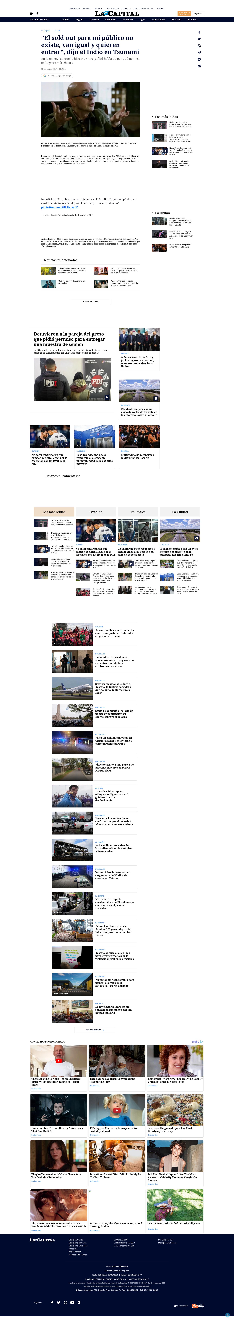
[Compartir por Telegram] (199, 52)
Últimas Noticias (39, 19)
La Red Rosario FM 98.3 (124, 1243)
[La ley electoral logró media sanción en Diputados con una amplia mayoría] (94, 1011)
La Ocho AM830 (120, 1240)
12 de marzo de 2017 (84, 215)
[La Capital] (117, 13)
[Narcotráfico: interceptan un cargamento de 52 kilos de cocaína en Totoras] (94, 877)
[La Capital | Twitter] (58, 1302)
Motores (87, 8)
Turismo (160, 8)
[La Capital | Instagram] (65, 1302)
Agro (142, 19)
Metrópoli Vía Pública (78, 1255)
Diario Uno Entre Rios (78, 1246)
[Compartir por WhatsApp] (199, 46)
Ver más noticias (93, 1030)
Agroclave (73, 1249)
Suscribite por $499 (184, 13)
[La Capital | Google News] (79, 1302)
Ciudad (65, 19)
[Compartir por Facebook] (199, 32)
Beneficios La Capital (143, 8)
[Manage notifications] (227, 1315)
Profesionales (112, 8)
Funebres (126, 8)
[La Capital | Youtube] (72, 1302)
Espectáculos (158, 19)
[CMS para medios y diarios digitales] (181, 1306)
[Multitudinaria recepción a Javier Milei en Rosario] (172, 247)
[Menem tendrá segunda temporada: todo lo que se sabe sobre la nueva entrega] (117, 284)
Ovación (94, 19)
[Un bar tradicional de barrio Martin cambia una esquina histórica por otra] (172, 125)
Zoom (57, 31)
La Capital (45, 31)
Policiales (128, 19)
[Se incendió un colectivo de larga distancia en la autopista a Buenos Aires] (94, 850)
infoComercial (75, 1252)
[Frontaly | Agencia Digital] (196, 1306)
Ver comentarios (90, 302)
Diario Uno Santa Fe (77, 1243)
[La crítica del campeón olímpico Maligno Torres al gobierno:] (94, 796)
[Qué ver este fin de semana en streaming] (64, 284)
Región (79, 19)
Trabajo (98, 8)
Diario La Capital (76, 1240)
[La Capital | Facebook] (52, 1302)
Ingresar (198, 13)
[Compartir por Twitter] (199, 39)
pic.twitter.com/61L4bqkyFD (59, 207)
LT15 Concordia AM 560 (124, 1246)
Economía (110, 19)
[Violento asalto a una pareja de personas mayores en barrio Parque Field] (94, 769)
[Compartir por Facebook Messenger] (199, 59)
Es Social (192, 19)
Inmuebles (75, 8)
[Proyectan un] (94, 984)
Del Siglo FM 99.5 (166, 1240)
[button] (31, 13)
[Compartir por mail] (199, 66)
